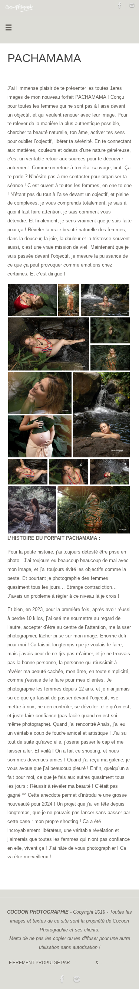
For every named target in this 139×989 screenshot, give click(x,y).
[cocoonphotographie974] (132, 5)
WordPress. (115, 962)
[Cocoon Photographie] (120, 5)
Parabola (83, 962)
